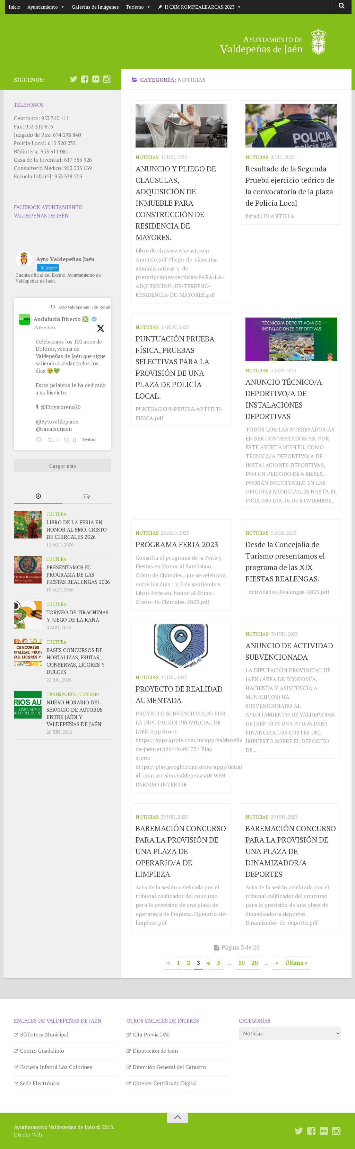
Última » (296, 963)
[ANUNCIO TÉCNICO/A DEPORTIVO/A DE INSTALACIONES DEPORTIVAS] (291, 339)
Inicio (14, 6)
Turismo (135, 6)
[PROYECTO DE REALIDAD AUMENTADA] (181, 646)
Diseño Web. (28, 1134)
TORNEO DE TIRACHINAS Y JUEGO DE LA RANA (77, 616)
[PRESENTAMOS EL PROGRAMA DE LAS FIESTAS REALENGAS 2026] (28, 570)
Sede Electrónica (40, 1083)
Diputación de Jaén (155, 1050)
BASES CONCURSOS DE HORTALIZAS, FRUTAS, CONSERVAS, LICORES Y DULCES (75, 661)
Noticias (147, 157)
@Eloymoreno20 (60, 406)
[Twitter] (73, 79)
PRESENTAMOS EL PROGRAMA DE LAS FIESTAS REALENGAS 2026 (78, 574)
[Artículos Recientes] (38, 496)
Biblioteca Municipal (44, 1034)
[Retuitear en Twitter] (53, 306)
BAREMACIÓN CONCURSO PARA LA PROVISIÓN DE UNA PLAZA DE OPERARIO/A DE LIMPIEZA (181, 851)
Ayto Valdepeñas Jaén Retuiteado (89, 307)
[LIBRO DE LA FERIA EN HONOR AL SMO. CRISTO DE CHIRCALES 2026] (28, 524)
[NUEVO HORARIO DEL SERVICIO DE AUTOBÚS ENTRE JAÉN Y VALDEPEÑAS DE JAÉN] (28, 705)
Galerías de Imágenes (95, 6)
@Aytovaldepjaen (57, 421)
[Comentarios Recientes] (86, 496)
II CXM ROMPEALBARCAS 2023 (199, 6)
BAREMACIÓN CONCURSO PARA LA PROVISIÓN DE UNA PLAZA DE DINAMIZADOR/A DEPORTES (290, 851)
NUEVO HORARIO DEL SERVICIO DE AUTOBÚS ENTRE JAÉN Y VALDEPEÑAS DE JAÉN (74, 713)
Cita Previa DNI (151, 1034)
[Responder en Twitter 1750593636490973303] (40, 440)
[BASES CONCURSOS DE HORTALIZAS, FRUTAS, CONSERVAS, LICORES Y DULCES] (28, 652)
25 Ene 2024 (44, 327)
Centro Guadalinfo (42, 1050)
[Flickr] (96, 79)
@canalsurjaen (54, 428)
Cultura (56, 514)
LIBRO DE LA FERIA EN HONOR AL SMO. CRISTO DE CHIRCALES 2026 (76, 529)
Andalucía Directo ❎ (61, 318)
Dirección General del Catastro (169, 1066)
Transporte (61, 694)
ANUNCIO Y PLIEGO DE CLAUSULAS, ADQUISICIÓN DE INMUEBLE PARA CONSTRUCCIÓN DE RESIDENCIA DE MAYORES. (176, 202)
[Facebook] (84, 79)
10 (241, 963)
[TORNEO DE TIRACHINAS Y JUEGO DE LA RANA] (28, 615)
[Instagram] (107, 79)
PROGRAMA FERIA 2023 (177, 544)
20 (254, 963)
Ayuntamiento (42, 6)
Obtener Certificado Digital (165, 1083)
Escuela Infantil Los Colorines (56, 1066)
